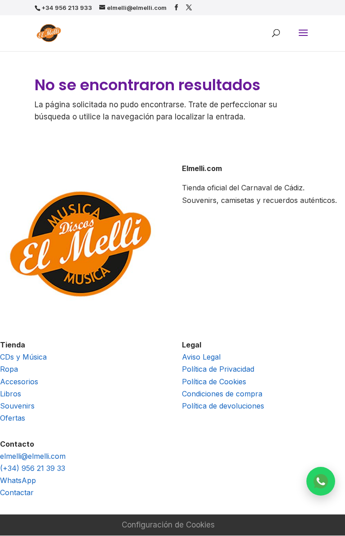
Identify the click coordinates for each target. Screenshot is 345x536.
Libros (10, 393)
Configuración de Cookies (168, 524)
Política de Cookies (214, 381)
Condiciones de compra (222, 393)
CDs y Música (23, 356)
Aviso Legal (201, 356)
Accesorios (19, 381)
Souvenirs (17, 405)
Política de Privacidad (218, 369)
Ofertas (12, 417)
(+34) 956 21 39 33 (32, 468)
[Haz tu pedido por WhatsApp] (320, 481)
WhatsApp (18, 480)
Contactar (17, 492)
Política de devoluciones (223, 405)
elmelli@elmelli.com (33, 456)
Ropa (9, 369)
